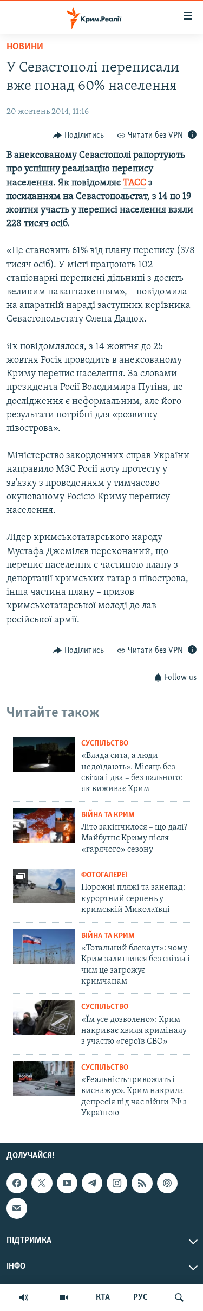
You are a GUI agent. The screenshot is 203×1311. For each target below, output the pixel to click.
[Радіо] (24, 1297)
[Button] (78, 135)
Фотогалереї (104, 875)
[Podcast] (167, 1183)
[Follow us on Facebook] (16, 1183)
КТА (103, 1297)
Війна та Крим (108, 815)
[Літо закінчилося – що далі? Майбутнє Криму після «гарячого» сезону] (44, 825)
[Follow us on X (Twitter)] (41, 1183)
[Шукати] (179, 1297)
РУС (140, 1297)
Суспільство (104, 744)
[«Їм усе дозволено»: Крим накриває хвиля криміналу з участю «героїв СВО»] (44, 1017)
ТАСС (134, 183)
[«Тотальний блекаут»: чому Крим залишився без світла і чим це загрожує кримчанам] (44, 946)
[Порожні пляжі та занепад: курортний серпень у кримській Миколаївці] (44, 886)
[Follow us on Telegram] (92, 1183)
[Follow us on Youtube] (67, 1183)
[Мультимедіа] (64, 1297)
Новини (24, 47)
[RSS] (142, 1183)
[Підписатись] (16, 1208)
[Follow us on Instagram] (117, 1183)
